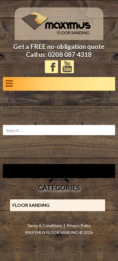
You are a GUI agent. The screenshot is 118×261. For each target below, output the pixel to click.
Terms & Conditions (44, 225)
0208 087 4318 (70, 54)
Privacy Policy (79, 225)
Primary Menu (9, 83)
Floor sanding (31, 205)
